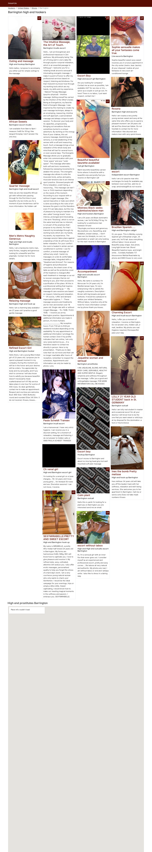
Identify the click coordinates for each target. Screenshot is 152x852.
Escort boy (84, 451)
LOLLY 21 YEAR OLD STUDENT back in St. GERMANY (124, 399)
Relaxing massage (19, 300)
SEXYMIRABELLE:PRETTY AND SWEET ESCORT (58, 538)
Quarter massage (19, 185)
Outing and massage (21, 61)
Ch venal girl (50, 469)
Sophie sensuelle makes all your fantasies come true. (126, 50)
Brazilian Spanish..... (123, 227)
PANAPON (12, 3)
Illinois (34, 8)
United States (23, 8)
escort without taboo (90, 545)
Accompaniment (87, 271)
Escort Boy (84, 75)
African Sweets (18, 121)
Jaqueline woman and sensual (90, 359)
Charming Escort (122, 312)
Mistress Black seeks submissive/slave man (90, 209)
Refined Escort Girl (20, 347)
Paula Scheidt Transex (56, 420)
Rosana (116, 108)
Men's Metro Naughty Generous (22, 237)
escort (115, 171)
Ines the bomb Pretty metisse (124, 473)
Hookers (11, 8)
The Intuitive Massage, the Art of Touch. (56, 43)
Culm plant (84, 495)
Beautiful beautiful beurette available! (89, 161)
